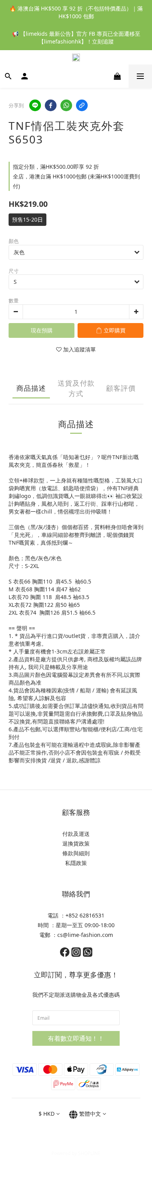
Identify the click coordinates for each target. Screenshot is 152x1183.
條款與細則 (76, 853)
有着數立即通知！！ (76, 1038)
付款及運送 (76, 833)
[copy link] (82, 105)
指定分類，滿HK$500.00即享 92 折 (56, 166)
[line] (35, 105)
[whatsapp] (66, 105)
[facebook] (51, 105)
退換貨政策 (76, 843)
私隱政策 (76, 863)
